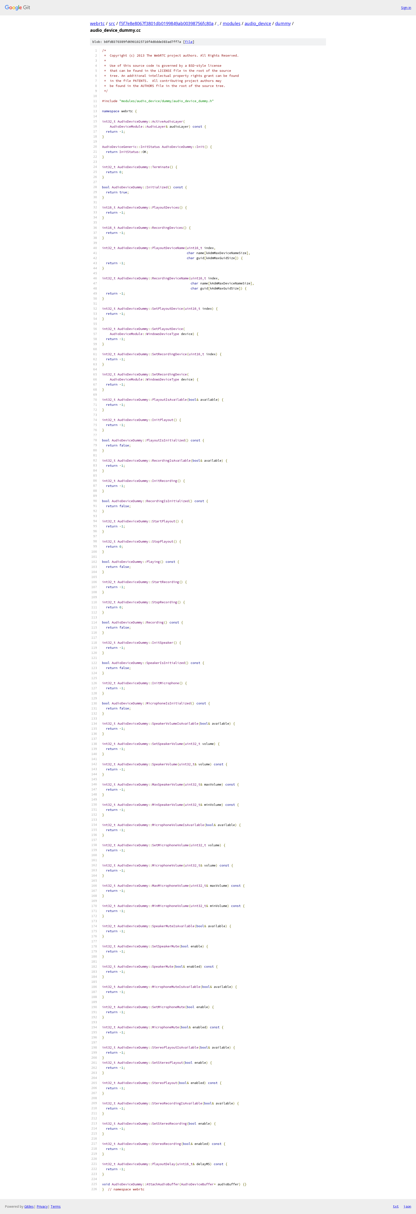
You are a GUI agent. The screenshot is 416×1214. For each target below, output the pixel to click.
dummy (283, 23)
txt (396, 1206)
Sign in (406, 7)
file (189, 42)
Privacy (42, 1206)
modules (231, 23)
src (112, 23)
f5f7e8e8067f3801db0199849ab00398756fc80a (166, 23)
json (407, 1206)
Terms (56, 1206)
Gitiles (29, 1206)
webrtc (97, 23)
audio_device (258, 23)
